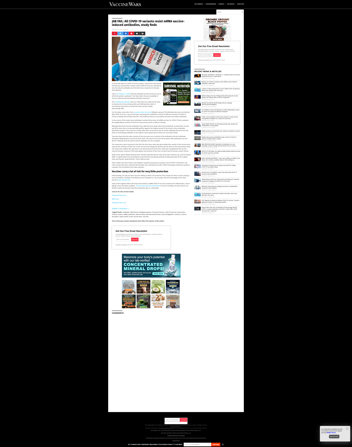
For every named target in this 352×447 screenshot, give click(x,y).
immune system (117, 214)
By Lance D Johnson (212, 147)
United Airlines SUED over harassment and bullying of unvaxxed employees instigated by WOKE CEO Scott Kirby (220, 180)
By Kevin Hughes (212, 106)
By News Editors (212, 190)
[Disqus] (151, 338)
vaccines (146, 216)
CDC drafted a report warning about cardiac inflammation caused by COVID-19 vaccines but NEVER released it (220, 110)
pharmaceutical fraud (153, 214)
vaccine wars (137, 216)
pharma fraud (140, 214)
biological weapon (145, 212)
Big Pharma (134, 212)
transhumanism (211, 4)
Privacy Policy (176, 440)
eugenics (221, 4)
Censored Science (158, 212)
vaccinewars (198, 4)
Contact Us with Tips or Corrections (176, 435)
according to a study (123, 94)
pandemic (131, 214)
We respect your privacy (166, 428)
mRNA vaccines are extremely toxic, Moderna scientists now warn (221, 131)
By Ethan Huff (211, 78)
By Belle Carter (211, 176)
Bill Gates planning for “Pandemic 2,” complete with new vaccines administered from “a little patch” (221, 75)
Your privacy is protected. (121, 244)
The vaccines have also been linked (148, 186)
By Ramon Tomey (212, 140)
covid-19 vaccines (171, 212)
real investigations (167, 214)
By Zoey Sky (211, 120)
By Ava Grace (212, 92)
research (178, 214)
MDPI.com (115, 199)
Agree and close (334, 436)
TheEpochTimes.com (119, 195)
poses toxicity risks (123, 180)
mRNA (125, 214)
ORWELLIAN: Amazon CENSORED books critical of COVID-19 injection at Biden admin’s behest (219, 138)
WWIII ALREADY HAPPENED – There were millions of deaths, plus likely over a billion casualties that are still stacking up (221, 159)
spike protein (124, 216)
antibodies (126, 212)
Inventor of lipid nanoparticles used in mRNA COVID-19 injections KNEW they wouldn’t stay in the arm (221, 89)
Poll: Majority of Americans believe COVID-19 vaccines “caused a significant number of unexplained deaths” (220, 201)
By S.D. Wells (211, 162)
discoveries (181, 212)
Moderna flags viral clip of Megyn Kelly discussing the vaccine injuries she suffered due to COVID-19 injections (220, 96)
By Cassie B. (211, 85)
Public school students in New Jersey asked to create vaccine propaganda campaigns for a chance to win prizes (220, 117)
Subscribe (215, 444)
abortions (240, 4)
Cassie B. (125, 29)
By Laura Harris (212, 127)
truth (131, 216)
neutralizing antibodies (122, 102)
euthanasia (230, 4)
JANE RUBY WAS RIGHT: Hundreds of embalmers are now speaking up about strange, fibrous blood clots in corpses (219, 145)
